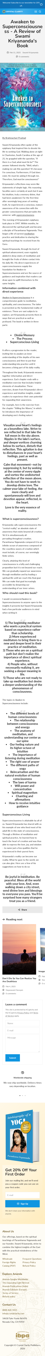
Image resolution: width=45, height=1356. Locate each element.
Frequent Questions (32, 1258)
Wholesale (7, 1258)
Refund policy (8, 1296)
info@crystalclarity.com (13, 1313)
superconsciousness (25, 215)
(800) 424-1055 (9, 1310)
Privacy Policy (23, 1013)
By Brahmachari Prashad (14, 138)
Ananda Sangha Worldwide (15, 1279)
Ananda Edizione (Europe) (14, 1289)
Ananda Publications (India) (15, 1286)
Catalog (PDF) (8, 1265)
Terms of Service (10, 1293)
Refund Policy (29, 1265)
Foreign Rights (9, 1262)
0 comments (24, 56)
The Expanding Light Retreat (15, 1282)
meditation (29, 233)
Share (24, 909)
